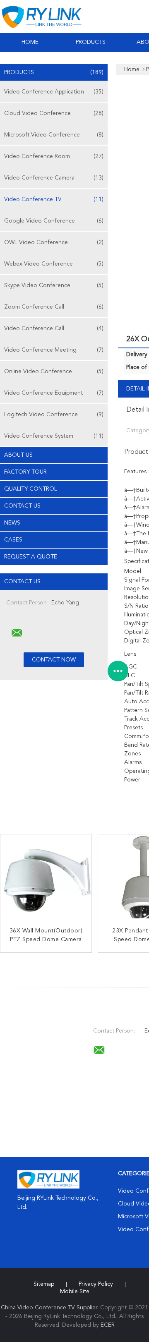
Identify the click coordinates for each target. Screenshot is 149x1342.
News (12, 523)
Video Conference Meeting (53, 350)
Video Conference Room (53, 156)
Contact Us (22, 506)
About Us (18, 455)
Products (91, 42)
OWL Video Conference (53, 242)
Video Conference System (53, 436)
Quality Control (30, 489)
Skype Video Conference (53, 285)
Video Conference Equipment (53, 393)
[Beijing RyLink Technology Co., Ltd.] (17, 633)
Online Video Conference (53, 371)
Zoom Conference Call (53, 307)
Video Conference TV (53, 199)
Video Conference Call (53, 328)
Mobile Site (74, 1291)
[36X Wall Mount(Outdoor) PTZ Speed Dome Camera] (45, 879)
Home (30, 42)
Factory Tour (25, 472)
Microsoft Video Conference (53, 135)
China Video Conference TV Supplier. (50, 1308)
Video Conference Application (53, 92)
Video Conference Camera (53, 178)
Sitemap (44, 1284)
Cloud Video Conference (53, 113)
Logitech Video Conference (53, 414)
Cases (13, 540)
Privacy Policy (96, 1284)
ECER (108, 1325)
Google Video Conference (53, 221)
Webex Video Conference (53, 264)
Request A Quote (30, 557)
